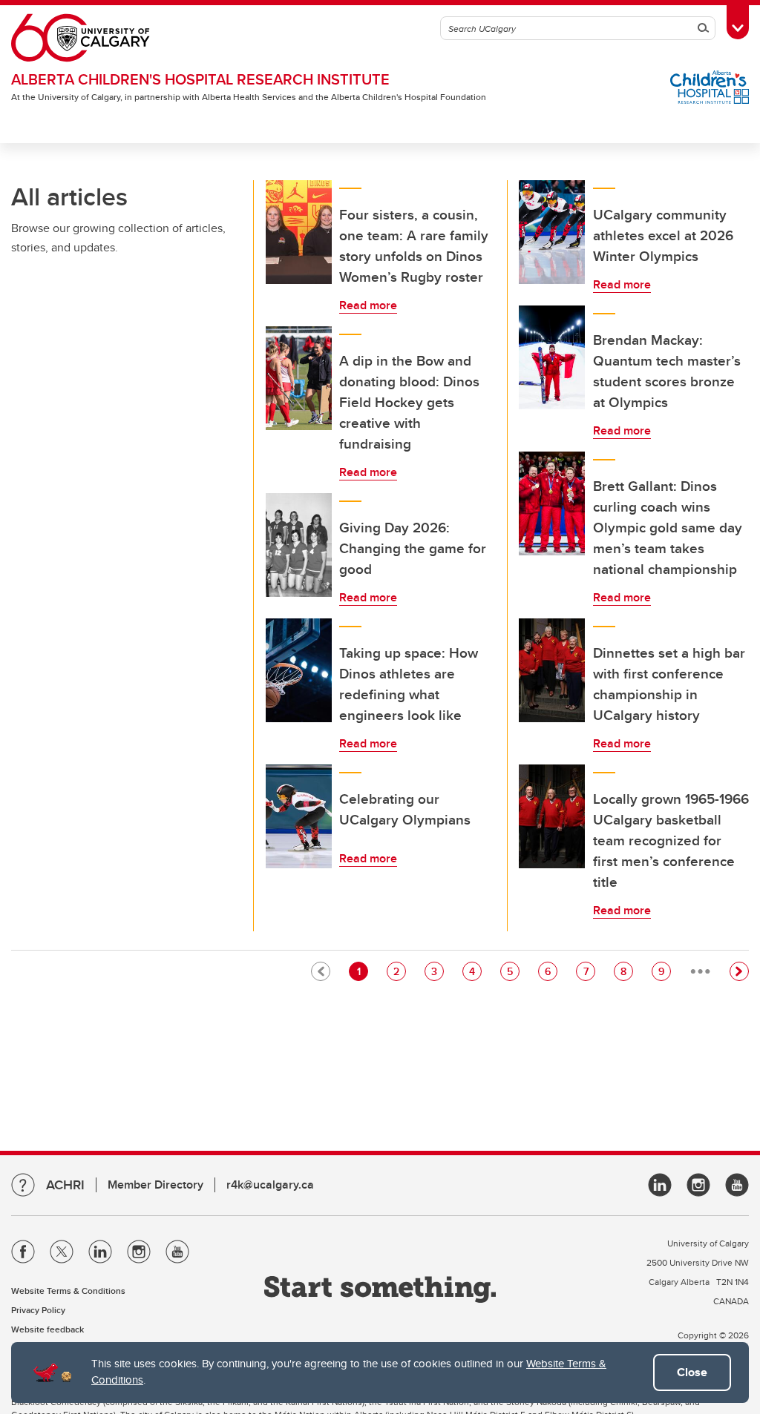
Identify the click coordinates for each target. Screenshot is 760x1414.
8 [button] (626, 971)
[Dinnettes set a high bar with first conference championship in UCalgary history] (552, 670)
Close (692, 1372)
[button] (739, 971)
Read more (368, 305)
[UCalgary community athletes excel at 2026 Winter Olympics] (552, 232)
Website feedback (47, 1329)
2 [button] (399, 971)
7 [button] (589, 971)
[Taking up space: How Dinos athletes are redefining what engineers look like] (299, 670)
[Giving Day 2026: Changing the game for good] (299, 545)
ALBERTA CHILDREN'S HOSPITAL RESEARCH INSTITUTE (200, 79)
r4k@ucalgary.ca (270, 1184)
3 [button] (437, 971)
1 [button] (362, 971)
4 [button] (475, 971)
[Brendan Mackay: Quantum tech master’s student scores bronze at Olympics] (552, 357)
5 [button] (513, 971)
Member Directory (155, 1184)
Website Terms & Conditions (68, 1290)
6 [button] (550, 971)
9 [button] (664, 971)
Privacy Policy (38, 1310)
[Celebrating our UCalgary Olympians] (299, 816)
